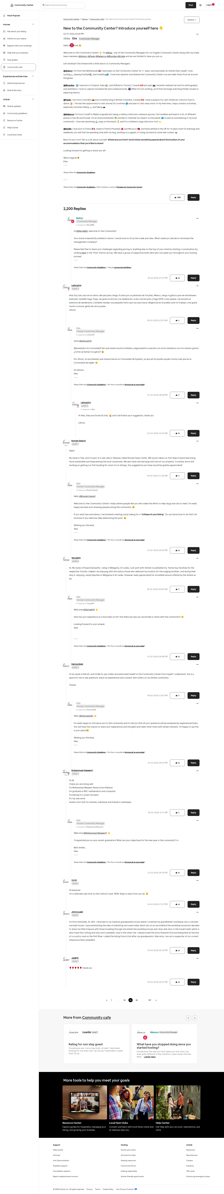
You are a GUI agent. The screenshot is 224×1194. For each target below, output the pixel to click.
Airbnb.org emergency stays (198, 1176)
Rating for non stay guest (86, 1044)
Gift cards (190, 1171)
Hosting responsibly (129, 1171)
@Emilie (121, 56)
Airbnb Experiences (16, 83)
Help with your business (17, 53)
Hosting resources (128, 1161)
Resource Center (15, 121)
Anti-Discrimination (61, 1161)
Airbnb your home (128, 1150)
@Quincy (82, 56)
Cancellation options (61, 1171)
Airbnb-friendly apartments (132, 1176)
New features (191, 1155)
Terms (97, 1189)
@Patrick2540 (86, 716)
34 (124, 1000)
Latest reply (150, 1057)
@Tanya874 (88, 610)
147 (149, 1000)
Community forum (128, 1166)
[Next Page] (156, 1000)
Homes (85, 19)
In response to (85, 225)
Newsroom (190, 1150)
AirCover (56, 1155)
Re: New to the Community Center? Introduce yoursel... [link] (129, 19)
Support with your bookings (19, 46)
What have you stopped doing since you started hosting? (164, 1045)
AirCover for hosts (128, 1155)
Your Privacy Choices (124, 1189)
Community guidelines (17, 113)
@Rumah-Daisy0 (87, 496)
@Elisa (109, 53)
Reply (193, 197)
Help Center (12, 128)
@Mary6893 (82, 231)
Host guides (12, 60)
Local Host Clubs (14, 135)
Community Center (71, 19)
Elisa (74, 38)
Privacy (90, 1189)
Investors (190, 1166)
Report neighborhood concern (65, 1176)
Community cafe (14, 67)
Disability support (60, 1166)
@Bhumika (112, 56)
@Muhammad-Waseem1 (94, 833)
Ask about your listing (16, 31)
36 (137, 1000)
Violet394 (86, 1032)
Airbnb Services (14, 90)
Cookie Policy (108, 1189)
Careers (189, 1161)
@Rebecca (101, 56)
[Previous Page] (106, 1000)
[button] (197, 34)
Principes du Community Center (129, 187)
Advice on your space (16, 39)
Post (191, 5)
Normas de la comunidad (134, 384)
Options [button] (190, 20)
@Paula (91, 56)
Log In (209, 5)
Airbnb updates (14, 106)
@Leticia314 (85, 341)
